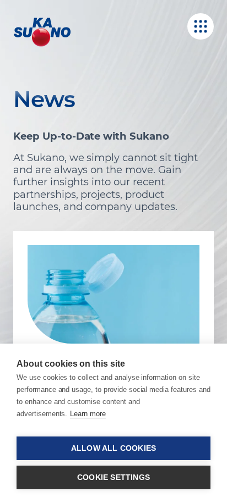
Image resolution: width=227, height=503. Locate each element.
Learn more (88, 414)
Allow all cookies (113, 448)
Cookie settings (113, 477)
